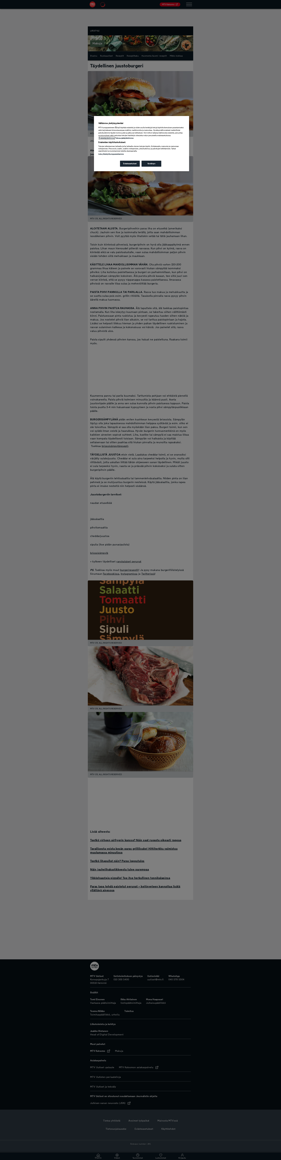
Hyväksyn (151, 163)
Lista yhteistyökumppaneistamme (111, 154)
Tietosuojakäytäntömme (124, 138)
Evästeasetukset (130, 163)
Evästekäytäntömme (106, 138)
